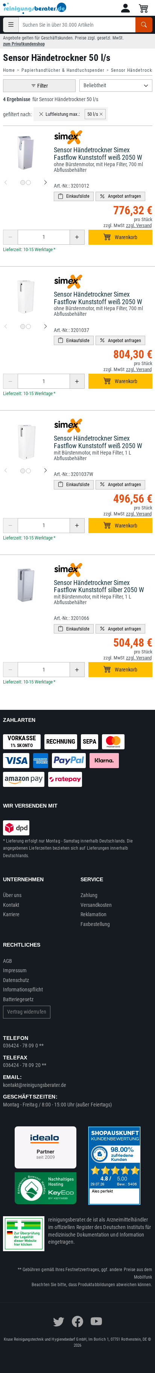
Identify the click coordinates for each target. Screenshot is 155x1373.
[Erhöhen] (77, 237)
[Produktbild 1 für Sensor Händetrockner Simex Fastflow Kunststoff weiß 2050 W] (22, 182)
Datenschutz (16, 980)
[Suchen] (143, 24)
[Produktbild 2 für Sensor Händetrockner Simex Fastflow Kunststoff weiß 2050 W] (28, 182)
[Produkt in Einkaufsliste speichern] (74, 196)
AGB (7, 961)
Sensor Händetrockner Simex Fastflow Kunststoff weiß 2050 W (98, 153)
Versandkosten (96, 905)
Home (9, 70)
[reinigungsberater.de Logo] (35, 8)
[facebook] (77, 1321)
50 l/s (92, 114)
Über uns (12, 895)
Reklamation (94, 914)
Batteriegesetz (18, 999)
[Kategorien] (11, 24)
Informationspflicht (23, 990)
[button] (125, 8)
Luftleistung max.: (63, 114)
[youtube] (96, 1321)
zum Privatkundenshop (24, 44)
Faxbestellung (95, 924)
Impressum (15, 970)
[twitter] (58, 1321)
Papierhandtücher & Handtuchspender (63, 70)
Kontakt (11, 905)
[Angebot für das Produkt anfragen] (120, 196)
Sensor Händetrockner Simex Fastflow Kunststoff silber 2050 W (99, 586)
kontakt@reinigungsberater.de (35, 1085)
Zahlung (89, 895)
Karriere (11, 914)
